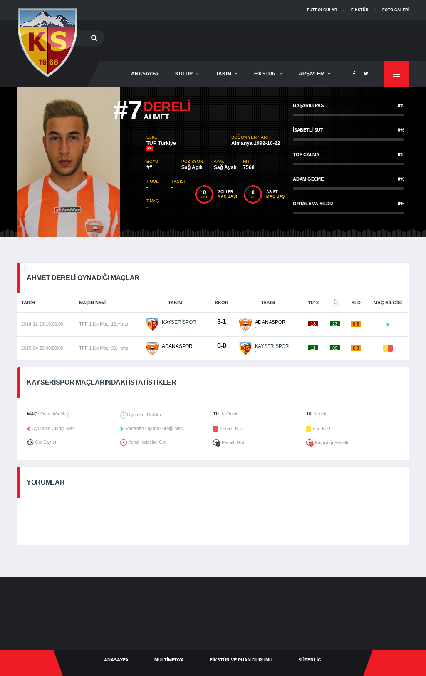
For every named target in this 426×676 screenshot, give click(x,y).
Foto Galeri (395, 10)
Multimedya (169, 659)
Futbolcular (322, 10)
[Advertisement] (257, 38)
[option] (81, 162)
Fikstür (360, 10)
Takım (223, 74)
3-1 (221, 321)
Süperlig (310, 659)
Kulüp (184, 74)
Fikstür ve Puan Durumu (241, 659)
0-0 (221, 345)
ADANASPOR (270, 322)
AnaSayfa (145, 74)
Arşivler (311, 74)
